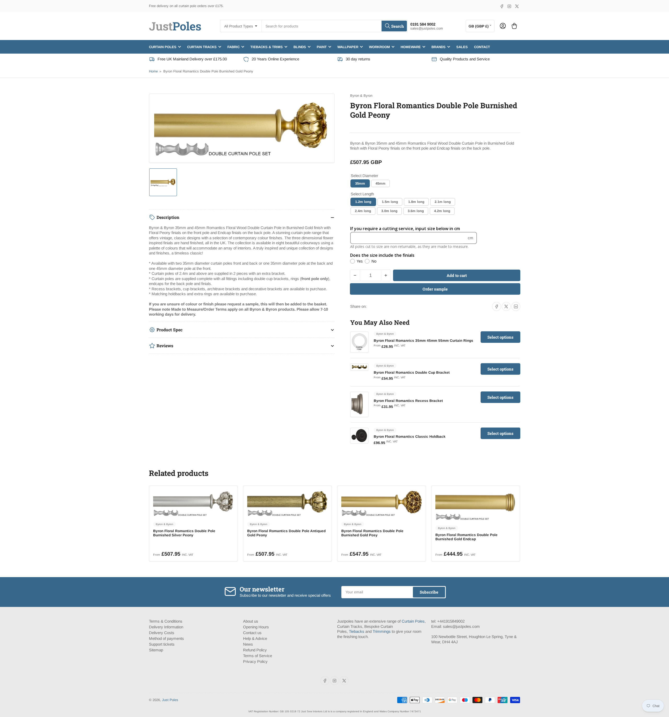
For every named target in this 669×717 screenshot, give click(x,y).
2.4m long (363, 211)
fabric (233, 47)
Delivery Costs (161, 632)
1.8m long (416, 202)
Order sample (435, 289)
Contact (482, 47)
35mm (360, 183)
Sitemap (156, 650)
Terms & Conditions (165, 621)
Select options (500, 337)
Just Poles (170, 700)
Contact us (252, 632)
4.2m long (442, 211)
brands (438, 47)
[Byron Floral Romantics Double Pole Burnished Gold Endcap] (475, 505)
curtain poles (162, 47)
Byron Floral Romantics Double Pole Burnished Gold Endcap (466, 537)
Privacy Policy (255, 661)
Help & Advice (255, 638)
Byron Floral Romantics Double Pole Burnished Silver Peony (184, 533)
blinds (299, 47)
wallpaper (347, 47)
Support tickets (162, 644)
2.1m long (443, 202)
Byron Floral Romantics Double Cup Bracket (412, 372)
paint (322, 47)
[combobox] (334, 26)
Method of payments (166, 638)
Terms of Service (257, 655)
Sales (462, 47)
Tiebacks (356, 631)
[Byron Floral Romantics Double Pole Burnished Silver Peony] (193, 503)
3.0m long (389, 211)
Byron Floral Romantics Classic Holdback (410, 437)
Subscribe (429, 592)
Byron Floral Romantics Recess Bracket (408, 400)
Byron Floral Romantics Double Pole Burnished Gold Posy (372, 533)
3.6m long (416, 211)
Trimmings (382, 631)
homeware (411, 47)
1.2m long (363, 202)
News (248, 644)
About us (250, 621)
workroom (379, 47)
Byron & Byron (361, 96)
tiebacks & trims (266, 47)
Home (153, 71)
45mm (380, 183)
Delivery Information (166, 627)
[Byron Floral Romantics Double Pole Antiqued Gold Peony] (287, 503)
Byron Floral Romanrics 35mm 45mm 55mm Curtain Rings (423, 341)
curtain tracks (202, 47)
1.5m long (390, 202)
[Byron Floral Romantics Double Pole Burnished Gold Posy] (381, 503)
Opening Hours (256, 627)
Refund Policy (255, 650)
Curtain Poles (413, 621)
